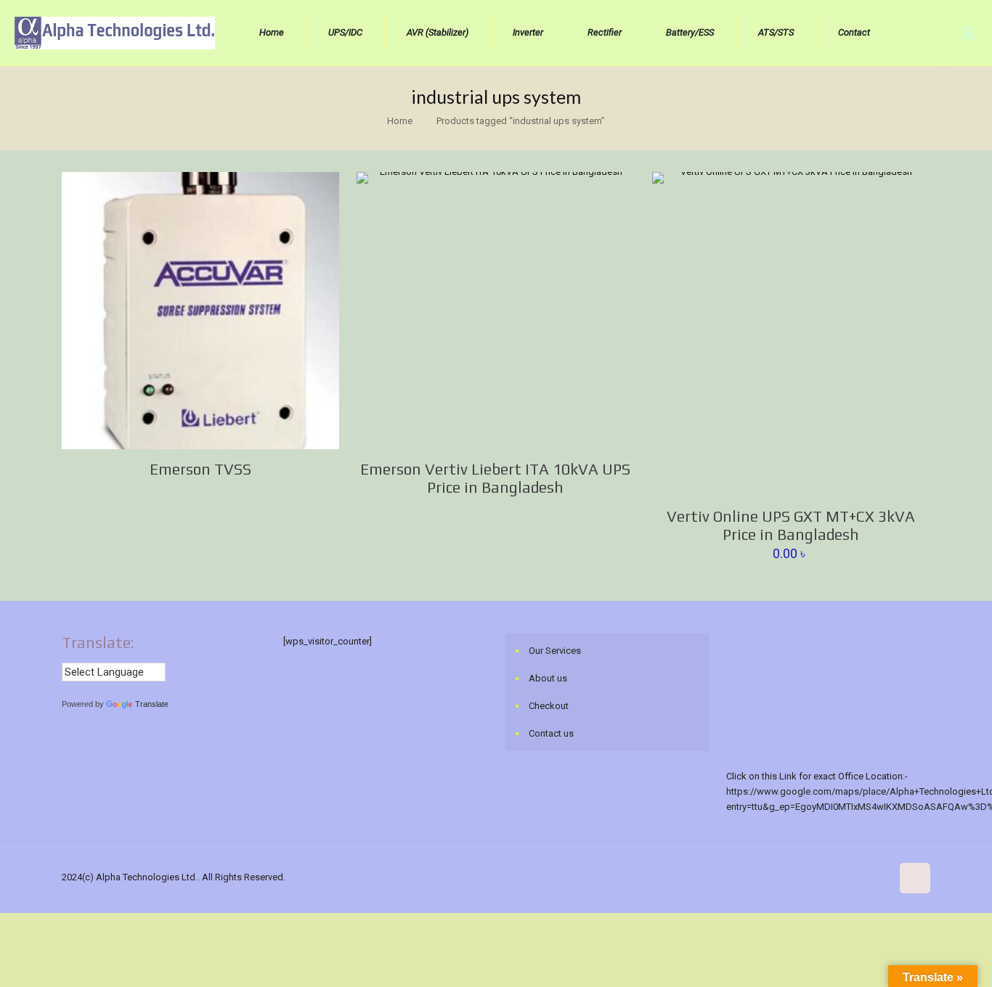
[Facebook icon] (757, 876)
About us (548, 678)
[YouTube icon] (803, 876)
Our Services (555, 650)
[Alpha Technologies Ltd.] (115, 32)
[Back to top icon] (915, 878)
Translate (151, 704)
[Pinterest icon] (849, 876)
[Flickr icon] (818, 876)
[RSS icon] (879, 876)
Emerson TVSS (200, 469)
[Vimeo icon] (788, 876)
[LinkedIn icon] (834, 876)
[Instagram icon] (864, 876)
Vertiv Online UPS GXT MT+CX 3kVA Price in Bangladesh (791, 525)
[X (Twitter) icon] (773, 876)
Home (399, 120)
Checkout (549, 705)
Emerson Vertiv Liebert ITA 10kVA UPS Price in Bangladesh (495, 478)
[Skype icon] (742, 876)
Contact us (551, 733)
